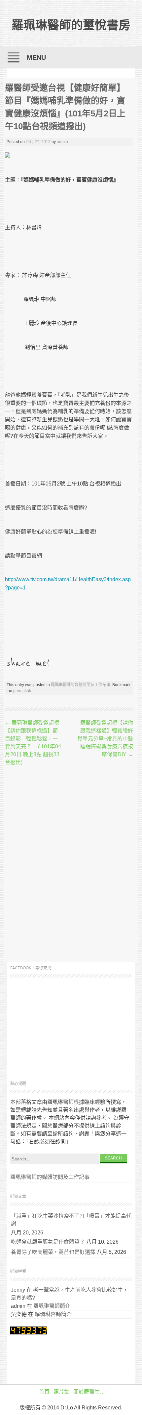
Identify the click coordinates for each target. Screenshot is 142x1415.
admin (62, 141)
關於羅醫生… (89, 1392)
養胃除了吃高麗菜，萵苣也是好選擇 (53, 1252)
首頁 (44, 1392)
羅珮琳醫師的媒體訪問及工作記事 (80, 685)
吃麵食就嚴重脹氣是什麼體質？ (48, 1242)
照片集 (61, 1392)
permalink (22, 690)
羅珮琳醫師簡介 (51, 1306)
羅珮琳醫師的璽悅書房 (71, 25)
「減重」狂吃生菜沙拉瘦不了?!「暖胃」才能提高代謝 (71, 1220)
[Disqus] (69, 864)
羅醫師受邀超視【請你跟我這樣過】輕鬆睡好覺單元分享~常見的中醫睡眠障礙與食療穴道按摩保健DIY (105, 738)
